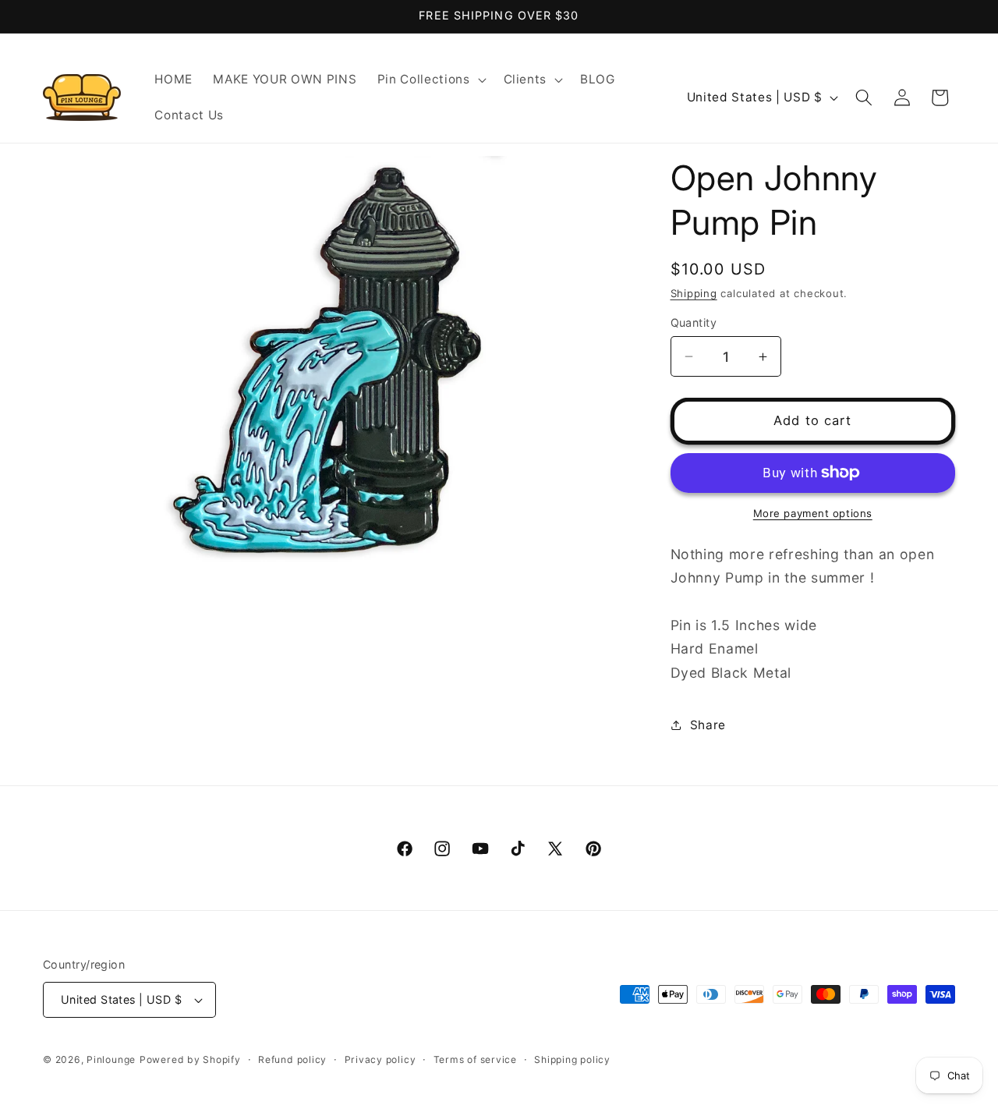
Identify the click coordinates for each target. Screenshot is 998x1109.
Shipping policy (572, 1059)
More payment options (812, 513)
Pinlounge (111, 1059)
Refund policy (292, 1059)
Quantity (694, 322)
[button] (430, 79)
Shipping (694, 293)
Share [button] (708, 724)
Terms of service (475, 1059)
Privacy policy (380, 1059)
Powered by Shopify (190, 1059)
